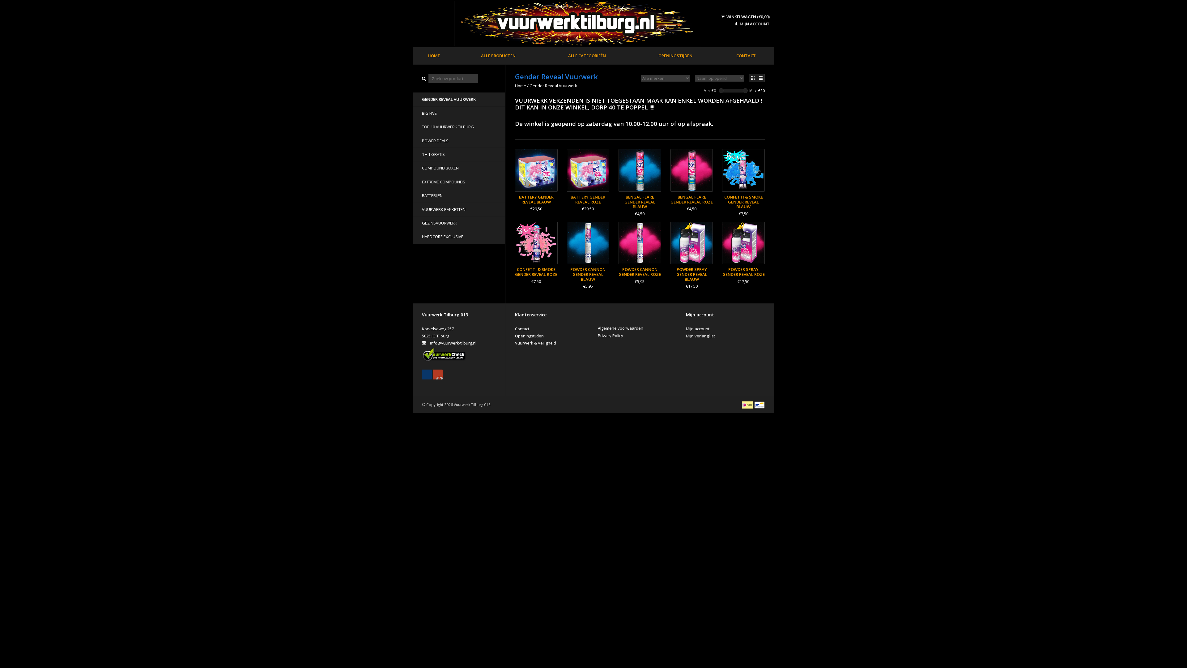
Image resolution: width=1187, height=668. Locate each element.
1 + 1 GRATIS (433, 154)
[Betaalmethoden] (748, 404)
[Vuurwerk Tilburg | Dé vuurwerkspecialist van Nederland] (567, 24)
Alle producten (498, 55)
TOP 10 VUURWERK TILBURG (448, 127)
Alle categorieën (587, 55)
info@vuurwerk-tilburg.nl (453, 343)
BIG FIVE (429, 113)
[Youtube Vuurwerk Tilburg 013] (438, 374)
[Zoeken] (424, 78)
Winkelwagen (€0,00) (747, 16)
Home (434, 55)
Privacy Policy (610, 335)
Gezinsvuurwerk (439, 223)
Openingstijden (675, 55)
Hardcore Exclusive (442, 236)
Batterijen (432, 195)
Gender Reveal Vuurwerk (449, 99)
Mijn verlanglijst (700, 336)
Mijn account (754, 24)
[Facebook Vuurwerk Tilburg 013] (427, 374)
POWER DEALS (435, 140)
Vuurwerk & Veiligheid (535, 343)
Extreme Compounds (443, 182)
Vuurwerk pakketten (444, 209)
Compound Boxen (440, 168)
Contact (746, 55)
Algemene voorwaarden (620, 328)
